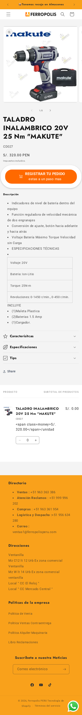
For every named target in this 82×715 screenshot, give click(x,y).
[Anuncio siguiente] (74, 4)
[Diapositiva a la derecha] (50, 110)
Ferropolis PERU (37, 700)
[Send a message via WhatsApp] (73, 706)
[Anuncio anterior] (7, 4)
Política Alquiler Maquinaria (28, 632)
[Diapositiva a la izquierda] (31, 110)
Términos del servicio (47, 705)
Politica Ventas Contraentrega (29, 623)
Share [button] (11, 371)
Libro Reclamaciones (23, 642)
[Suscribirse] (64, 669)
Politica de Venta (20, 613)
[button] (8, 14)
